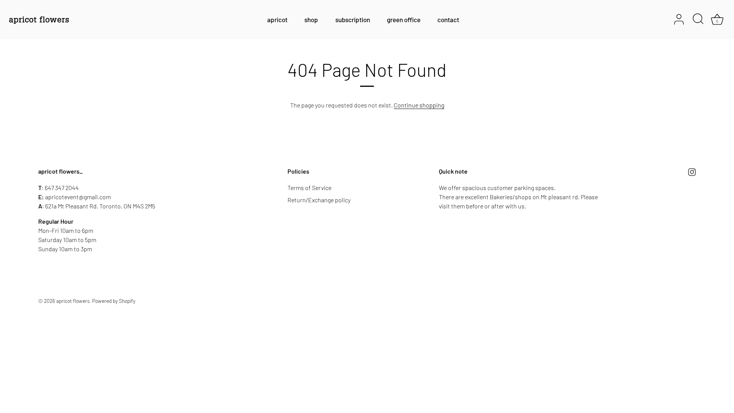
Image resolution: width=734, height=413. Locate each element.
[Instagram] (692, 171)
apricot (277, 19)
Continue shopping (419, 105)
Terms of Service (309, 187)
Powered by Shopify (113, 301)
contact (448, 19)
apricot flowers (72, 301)
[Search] (698, 19)
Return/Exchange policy (319, 199)
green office (404, 19)
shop (311, 19)
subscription (352, 19)
